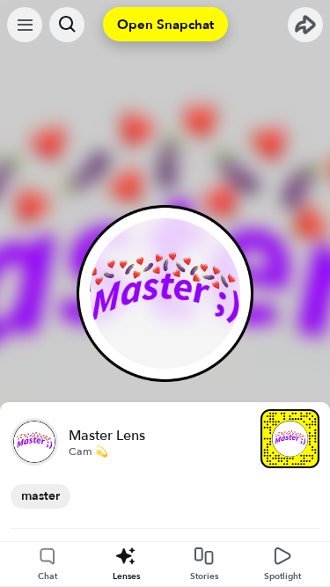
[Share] (305, 24)
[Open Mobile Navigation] (24, 24)
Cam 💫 (88, 451)
